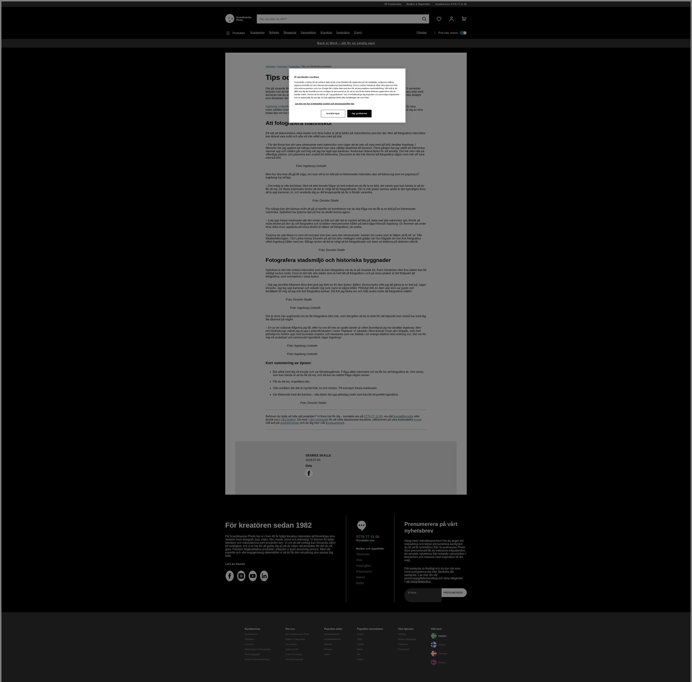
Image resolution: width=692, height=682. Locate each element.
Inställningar (333, 113)
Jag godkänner (359, 113)
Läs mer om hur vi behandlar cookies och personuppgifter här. (324, 104)
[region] (347, 95)
